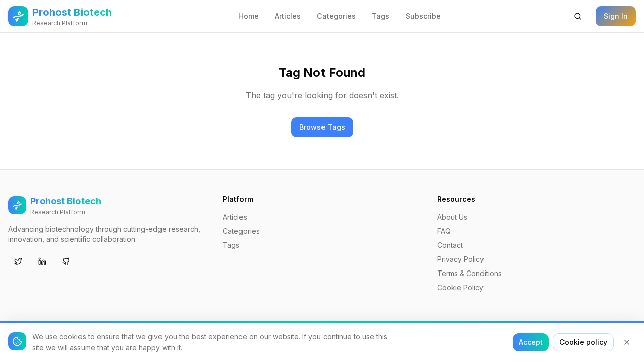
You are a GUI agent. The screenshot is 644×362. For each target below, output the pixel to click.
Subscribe (423, 16)
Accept (531, 342)
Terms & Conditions (469, 273)
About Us (452, 217)
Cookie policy (583, 342)
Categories (336, 16)
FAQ (444, 231)
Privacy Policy (460, 259)
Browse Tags (322, 127)
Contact (450, 245)
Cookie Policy (460, 287)
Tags (380, 16)
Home (248, 16)
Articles (288, 16)
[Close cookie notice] (627, 342)
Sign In (616, 16)
